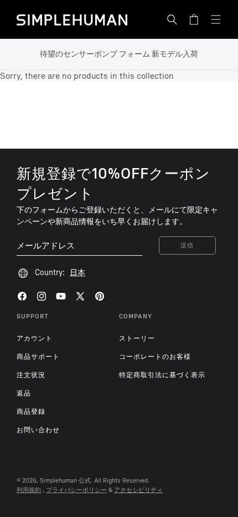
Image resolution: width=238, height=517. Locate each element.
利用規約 (29, 490)
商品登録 (31, 411)
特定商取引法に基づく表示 (162, 375)
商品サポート (38, 357)
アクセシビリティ (138, 490)
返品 (24, 393)
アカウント (35, 338)
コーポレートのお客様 (155, 357)
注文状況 (31, 375)
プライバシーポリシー (76, 490)
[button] (172, 19)
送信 (187, 245)
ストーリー (137, 338)
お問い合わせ (38, 430)
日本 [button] (77, 272)
